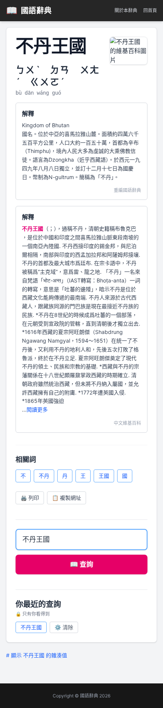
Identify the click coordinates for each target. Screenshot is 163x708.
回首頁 (150, 10)
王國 (104, 476)
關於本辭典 (125, 10)
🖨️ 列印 (29, 497)
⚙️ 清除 (64, 627)
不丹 (44, 476)
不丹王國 (31, 627)
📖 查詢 (81, 564)
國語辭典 (29, 10)
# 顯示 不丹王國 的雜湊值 (36, 655)
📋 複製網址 (66, 497)
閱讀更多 (37, 409)
